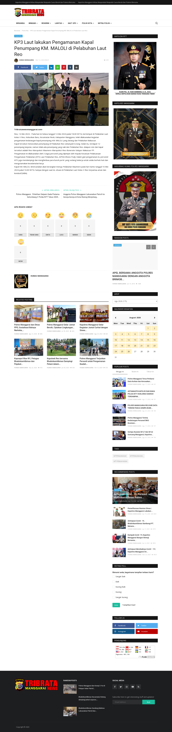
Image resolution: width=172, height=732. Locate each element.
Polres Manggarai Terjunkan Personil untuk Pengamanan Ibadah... (92, 361)
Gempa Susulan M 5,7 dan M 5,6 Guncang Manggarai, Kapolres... (140, 433)
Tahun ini (150, 371)
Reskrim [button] (46, 23)
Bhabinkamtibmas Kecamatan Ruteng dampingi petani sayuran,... (92, 698)
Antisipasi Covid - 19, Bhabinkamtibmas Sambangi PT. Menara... (141, 523)
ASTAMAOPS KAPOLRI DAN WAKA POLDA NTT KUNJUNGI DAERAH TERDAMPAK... (141, 393)
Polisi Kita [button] (87, 23)
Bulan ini (135, 371)
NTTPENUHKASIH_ (136, 456)
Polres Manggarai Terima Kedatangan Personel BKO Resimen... (138, 420)
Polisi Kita (25, 30)
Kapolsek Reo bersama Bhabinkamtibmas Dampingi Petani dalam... (59, 361)
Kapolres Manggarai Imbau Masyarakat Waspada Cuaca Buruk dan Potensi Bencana (45, 2)
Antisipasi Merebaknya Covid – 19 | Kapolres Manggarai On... (142, 550)
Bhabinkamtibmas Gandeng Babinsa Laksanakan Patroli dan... (92, 709)
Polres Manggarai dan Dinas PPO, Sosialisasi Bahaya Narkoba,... (27, 327)
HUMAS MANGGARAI (26, 60)
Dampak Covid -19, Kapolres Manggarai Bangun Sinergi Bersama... (139, 537)
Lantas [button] (59, 23)
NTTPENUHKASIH (120, 456)
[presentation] (148, 247)
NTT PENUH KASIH (120, 461)
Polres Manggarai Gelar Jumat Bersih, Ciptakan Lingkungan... (61, 326)
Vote (116, 605)
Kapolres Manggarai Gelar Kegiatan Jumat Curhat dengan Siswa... (94, 327)
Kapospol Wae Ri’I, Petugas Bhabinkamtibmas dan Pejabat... (26, 361)
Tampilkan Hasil (128, 605)
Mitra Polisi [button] (104, 23)
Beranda (20, 23)
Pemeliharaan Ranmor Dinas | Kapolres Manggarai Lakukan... (140, 509)
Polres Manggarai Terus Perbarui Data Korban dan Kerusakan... (141, 380)
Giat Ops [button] (72, 23)
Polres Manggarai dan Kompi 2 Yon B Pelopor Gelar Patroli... (92, 687)
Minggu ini (120, 371)
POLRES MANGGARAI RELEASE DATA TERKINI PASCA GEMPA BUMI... (142, 406)
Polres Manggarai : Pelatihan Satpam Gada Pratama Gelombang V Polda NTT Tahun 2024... (37, 195)
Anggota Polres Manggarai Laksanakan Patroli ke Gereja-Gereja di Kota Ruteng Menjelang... (84, 195)
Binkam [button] (32, 23)
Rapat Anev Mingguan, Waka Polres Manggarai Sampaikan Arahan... (132, 274)
